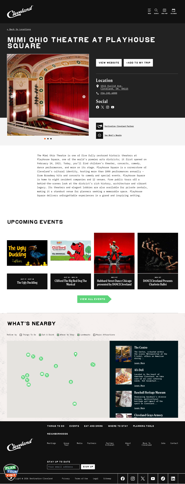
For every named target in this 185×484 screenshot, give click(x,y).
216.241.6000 (109, 93)
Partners (91, 443)
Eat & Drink (48, 335)
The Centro (140, 347)
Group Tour (66, 444)
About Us (128, 444)
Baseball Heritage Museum (150, 392)
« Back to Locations (19, 29)
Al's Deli (139, 370)
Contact (174, 443)
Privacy (66, 478)
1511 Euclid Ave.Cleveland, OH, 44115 (114, 87)
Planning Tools (143, 426)
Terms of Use (81, 478)
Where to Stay (67, 335)
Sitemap (107, 478)
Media (79, 443)
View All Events (92, 299)
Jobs (163, 443)
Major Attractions (105, 335)
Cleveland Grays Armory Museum (148, 417)
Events (74, 426)
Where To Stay (118, 426)
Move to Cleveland (147, 444)
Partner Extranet (109, 444)
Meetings (51, 443)
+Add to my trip (138, 62)
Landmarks (85, 335)
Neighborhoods (57, 434)
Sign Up (88, 466)
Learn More (139, 363)
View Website (109, 62)
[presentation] (137, 125)
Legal (96, 478)
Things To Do (29, 335)
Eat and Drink (93, 426)
